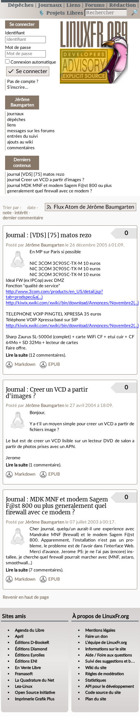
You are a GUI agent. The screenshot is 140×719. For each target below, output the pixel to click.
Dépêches (21, 5)
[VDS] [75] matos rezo (42, 174)
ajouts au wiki (20, 142)
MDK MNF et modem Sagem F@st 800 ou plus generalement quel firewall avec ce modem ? (57, 506)
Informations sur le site (105, 649)
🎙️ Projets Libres (60, 13)
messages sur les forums (31, 131)
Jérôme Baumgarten (44, 245)
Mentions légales (100, 630)
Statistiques (95, 680)
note (7, 213)
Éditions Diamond (31, 649)
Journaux (50, 5)
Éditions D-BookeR (32, 642)
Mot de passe (18, 48)
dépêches (16, 120)
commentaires (21, 148)
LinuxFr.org (94, 49)
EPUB (54, 364)
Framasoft (24, 674)
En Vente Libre (28, 668)
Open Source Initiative (35, 692)
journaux (15, 114)
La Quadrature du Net (34, 680)
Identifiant (15, 33)
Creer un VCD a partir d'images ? (52, 180)
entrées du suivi (22, 136)
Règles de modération (104, 674)
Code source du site (103, 692)
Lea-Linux (23, 686)
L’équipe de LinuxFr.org (106, 642)
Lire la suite (17, 355)
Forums (95, 5)
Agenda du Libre (29, 630)
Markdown (25, 364)
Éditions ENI (26, 661)
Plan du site (95, 699)
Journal (15, 235)
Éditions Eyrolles (30, 655)
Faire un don (96, 636)
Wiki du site (95, 668)
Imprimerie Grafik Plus (34, 699)
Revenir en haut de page (26, 597)
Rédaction (122, 5)
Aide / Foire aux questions (108, 655)
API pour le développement (109, 686)
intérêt (21, 213)
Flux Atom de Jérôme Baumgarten (94, 207)
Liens (73, 5)
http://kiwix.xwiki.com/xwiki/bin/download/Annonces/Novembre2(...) (72, 303)
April (19, 636)
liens (11, 125)
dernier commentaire (23, 218)
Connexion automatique (33, 62)
